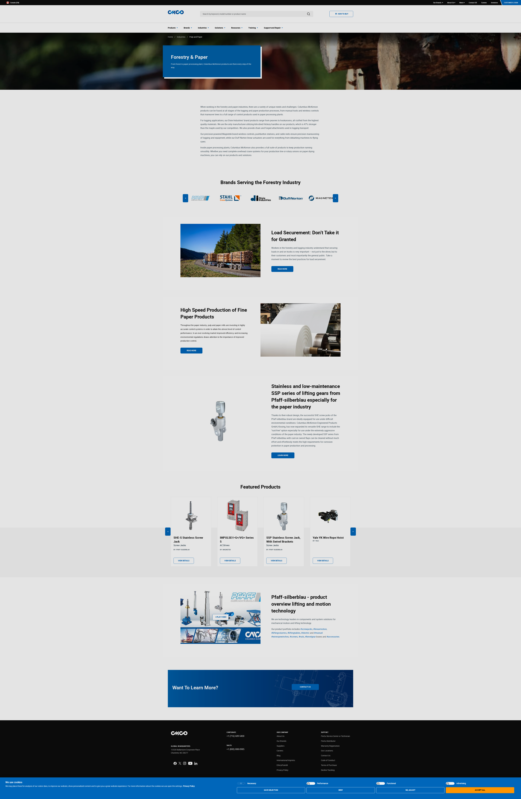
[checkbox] (241, 783)
